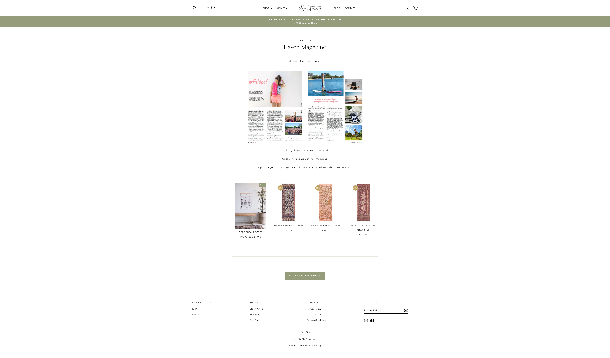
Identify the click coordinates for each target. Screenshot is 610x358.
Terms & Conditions (316, 320)
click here (291, 158)
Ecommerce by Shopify (309, 345)
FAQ (194, 309)
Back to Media (307, 275)
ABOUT (281, 8)
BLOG (337, 8)
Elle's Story (255, 314)
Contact (196, 314)
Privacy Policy (314, 309)
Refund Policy (314, 314)
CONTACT (350, 8)
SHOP (266, 8)
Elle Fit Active (256, 309)
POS (291, 345)
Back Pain (255, 320)
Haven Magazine (315, 167)
